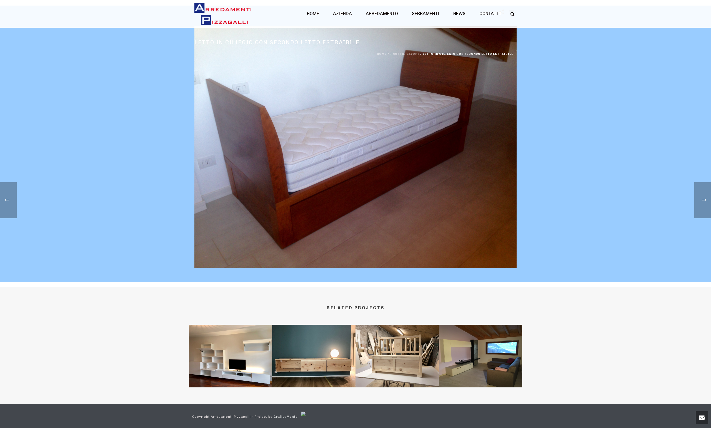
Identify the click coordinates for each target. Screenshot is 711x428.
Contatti (490, 13)
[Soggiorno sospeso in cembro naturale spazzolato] (314, 348)
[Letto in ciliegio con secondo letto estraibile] (355, 147)
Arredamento (382, 13)
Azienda (342, 13)
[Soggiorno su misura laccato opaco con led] (230, 348)
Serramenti (425, 13)
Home (313, 13)
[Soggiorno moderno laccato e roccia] (480, 348)
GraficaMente (286, 417)
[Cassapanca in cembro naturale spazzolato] (397, 348)
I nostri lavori (404, 54)
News (459, 13)
